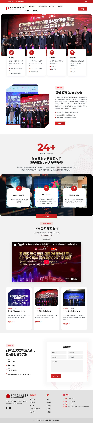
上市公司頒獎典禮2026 (16, 311)
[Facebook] (84, 1)
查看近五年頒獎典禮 (46, 235)
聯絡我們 (35, 11)
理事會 (32, 405)
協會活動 (51, 6)
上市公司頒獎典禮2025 (43, 311)
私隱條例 (48, 412)
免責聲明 (48, 409)
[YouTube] (86, 1)
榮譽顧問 (32, 402)
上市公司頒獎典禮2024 (71, 311)
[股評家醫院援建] (74, 192)
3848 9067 (11, 1)
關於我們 (31, 6)
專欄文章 (60, 6)
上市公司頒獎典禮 (42, 6)
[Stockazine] (46, 192)
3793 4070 (11, 366)
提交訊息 (55, 376)
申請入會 (82, 9)
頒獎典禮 (32, 57)
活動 (47, 399)
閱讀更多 (10, 322)
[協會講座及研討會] (19, 192)
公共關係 (26, 11)
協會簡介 (12, 57)
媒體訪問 (48, 405)
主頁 (25, 6)
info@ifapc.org (22, 1)
